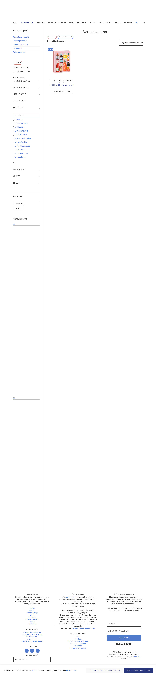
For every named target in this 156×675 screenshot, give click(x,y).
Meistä (32, 610)
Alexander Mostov (23, 138)
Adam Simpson (21, 123)
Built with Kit (124, 644)
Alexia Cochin (21, 142)
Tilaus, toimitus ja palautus (32, 634)
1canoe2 (19, 120)
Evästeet (35, 670)
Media (32, 622)
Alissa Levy (20, 157)
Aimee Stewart (21, 131)
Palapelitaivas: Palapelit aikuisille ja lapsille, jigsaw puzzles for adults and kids (78, 10)
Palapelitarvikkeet (20, 44)
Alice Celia (19, 150)
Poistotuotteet (19, 52)
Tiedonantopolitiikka (78, 643)
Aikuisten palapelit (21, 37)
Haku (18, 208)
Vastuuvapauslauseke (78, 648)
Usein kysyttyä (32, 637)
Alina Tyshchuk (21, 153)
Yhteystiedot (32, 639)
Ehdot (78, 637)
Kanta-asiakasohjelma (32, 632)
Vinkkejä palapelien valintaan (32, 641)
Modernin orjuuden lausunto (78, 641)
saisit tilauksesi (72, 597)
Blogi (32, 615)
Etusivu (32, 608)
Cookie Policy (71, 670)
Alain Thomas (21, 135)
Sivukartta (32, 624)
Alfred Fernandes (22, 146)
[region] (78, 670)
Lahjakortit (17, 48)
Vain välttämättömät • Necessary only (104, 670)
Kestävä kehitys (32, 613)
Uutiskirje (32, 617)
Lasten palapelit (20, 41)
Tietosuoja (78, 646)
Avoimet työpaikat (32, 619)
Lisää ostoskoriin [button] (62, 91)
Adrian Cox (19, 127)
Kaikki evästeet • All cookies (138, 670)
